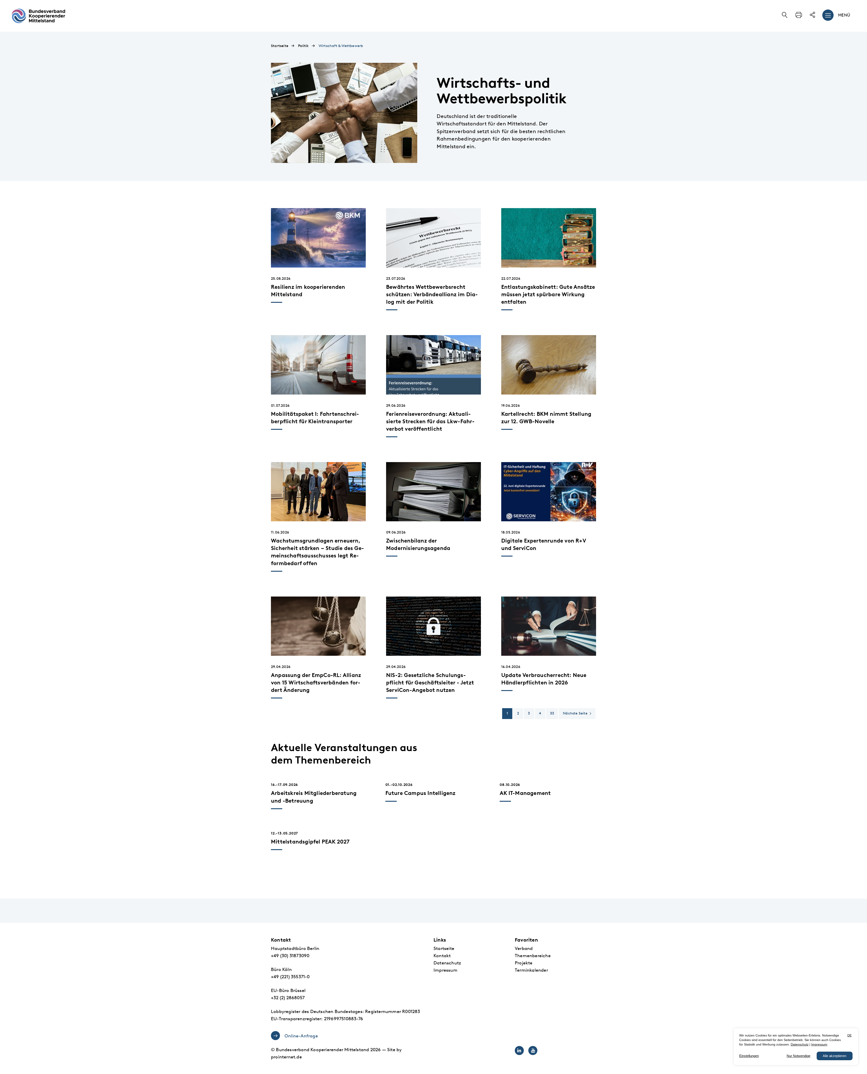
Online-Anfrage (301, 1036)
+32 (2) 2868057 (288, 997)
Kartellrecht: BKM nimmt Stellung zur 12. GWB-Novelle (546, 418)
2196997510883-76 (343, 1018)
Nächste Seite (575, 713)
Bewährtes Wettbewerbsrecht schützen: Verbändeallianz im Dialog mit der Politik (432, 294)
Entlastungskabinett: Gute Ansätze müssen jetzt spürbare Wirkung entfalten (548, 294)
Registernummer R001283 (392, 1011)
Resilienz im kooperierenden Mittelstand (308, 291)
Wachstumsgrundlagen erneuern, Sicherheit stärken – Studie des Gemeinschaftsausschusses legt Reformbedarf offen (317, 552)
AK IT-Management (525, 793)
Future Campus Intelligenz (420, 793)
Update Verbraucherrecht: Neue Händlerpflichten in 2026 (544, 679)
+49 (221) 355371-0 (290, 976)
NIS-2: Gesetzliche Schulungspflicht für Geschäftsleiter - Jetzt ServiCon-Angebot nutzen (430, 682)
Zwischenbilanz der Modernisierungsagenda (418, 544)
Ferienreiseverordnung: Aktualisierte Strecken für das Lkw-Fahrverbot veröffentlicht (430, 421)
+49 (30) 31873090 (290, 955)
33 (552, 713)
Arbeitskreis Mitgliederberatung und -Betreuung (314, 797)
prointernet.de (286, 1057)
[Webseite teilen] (812, 16)
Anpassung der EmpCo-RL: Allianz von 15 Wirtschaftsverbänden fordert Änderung (316, 682)
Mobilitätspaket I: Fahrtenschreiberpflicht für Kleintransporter (315, 418)
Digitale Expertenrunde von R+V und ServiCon (543, 544)
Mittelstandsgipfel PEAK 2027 (310, 842)
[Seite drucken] (798, 16)
